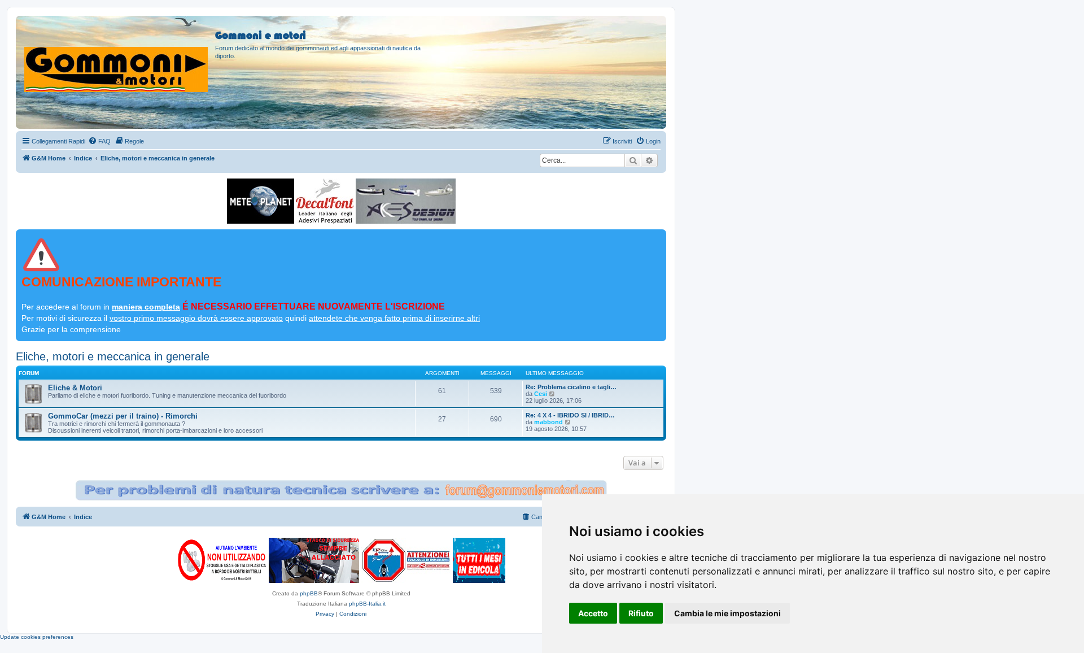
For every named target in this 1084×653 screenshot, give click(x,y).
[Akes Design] (406, 201)
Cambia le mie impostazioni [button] (727, 613)
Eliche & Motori (75, 388)
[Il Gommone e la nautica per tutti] (479, 560)
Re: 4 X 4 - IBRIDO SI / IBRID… (570, 415)
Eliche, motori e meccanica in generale (112, 356)
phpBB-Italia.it (367, 603)
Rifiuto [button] (641, 613)
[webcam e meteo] (260, 201)
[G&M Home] (117, 56)
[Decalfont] (325, 201)
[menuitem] (99, 141)
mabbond (548, 422)
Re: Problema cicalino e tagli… (571, 387)
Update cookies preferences (36, 637)
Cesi (540, 393)
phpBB (309, 593)
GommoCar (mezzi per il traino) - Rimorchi (123, 416)
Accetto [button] (593, 613)
